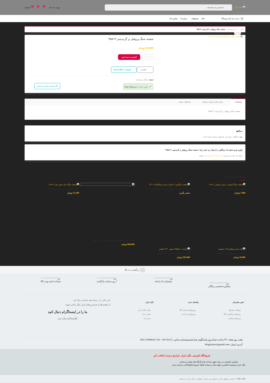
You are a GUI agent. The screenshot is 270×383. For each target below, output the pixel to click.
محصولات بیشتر (185, 102)
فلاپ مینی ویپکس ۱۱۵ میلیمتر (230, 253)
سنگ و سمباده (142, 80)
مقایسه (144, 69)
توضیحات (238, 102)
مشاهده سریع (82, 194)
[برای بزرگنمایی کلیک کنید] (237, 32)
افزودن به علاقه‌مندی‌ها (122, 69)
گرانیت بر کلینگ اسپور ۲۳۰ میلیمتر (173, 253)
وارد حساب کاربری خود (213, 156)
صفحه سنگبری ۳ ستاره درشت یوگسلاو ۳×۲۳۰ (167, 189)
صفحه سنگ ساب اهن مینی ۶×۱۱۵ (62, 189)
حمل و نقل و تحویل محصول (212, 102)
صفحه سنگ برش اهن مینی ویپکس (228, 189)
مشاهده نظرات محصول (46, 86)
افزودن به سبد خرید (129, 57)
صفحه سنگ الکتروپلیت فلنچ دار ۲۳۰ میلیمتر (113, 240)
